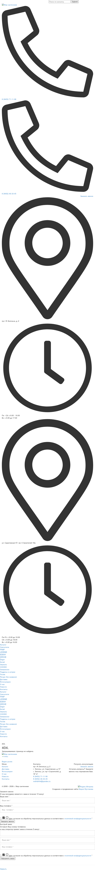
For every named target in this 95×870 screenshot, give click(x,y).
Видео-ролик (7, 761)
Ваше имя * (4, 796)
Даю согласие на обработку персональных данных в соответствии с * (47, 818)
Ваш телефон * (6, 805)
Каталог (5, 766)
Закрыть (3, 869)
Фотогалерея (7, 771)
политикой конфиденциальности (78, 818)
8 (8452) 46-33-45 (9, 193)
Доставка (5, 769)
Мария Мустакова (86, 789)
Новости (5, 776)
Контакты (5, 779)
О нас (4, 774)
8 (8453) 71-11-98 (9, 99)
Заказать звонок (86, 196)
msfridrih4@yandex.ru (41, 781)
